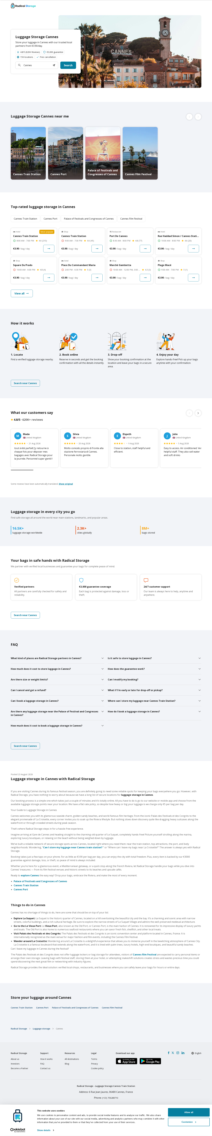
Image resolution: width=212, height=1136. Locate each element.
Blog (67, 1063)
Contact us (45, 1068)
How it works (46, 1059)
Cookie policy (97, 1068)
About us (15, 1059)
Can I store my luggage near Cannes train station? (72, 847)
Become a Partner (19, 1068)
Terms (94, 1059)
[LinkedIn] (182, 1052)
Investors (15, 1063)
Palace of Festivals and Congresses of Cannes (40, 881)
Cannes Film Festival (112, 1007)
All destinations (72, 1059)
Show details (43, 1130)
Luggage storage (41, 1028)
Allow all (188, 1112)
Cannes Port (21, 889)
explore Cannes (30, 875)
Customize (187, 1122)
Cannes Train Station (26, 885)
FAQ (42, 1063)
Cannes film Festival (144, 954)
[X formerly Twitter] (173, 1053)
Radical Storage (19, 1028)
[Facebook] (168, 1052)
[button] (54, 65)
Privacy (94, 1063)
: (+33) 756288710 (106, 1097)
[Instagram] (177, 1052)
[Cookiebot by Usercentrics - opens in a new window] (17, 1130)
